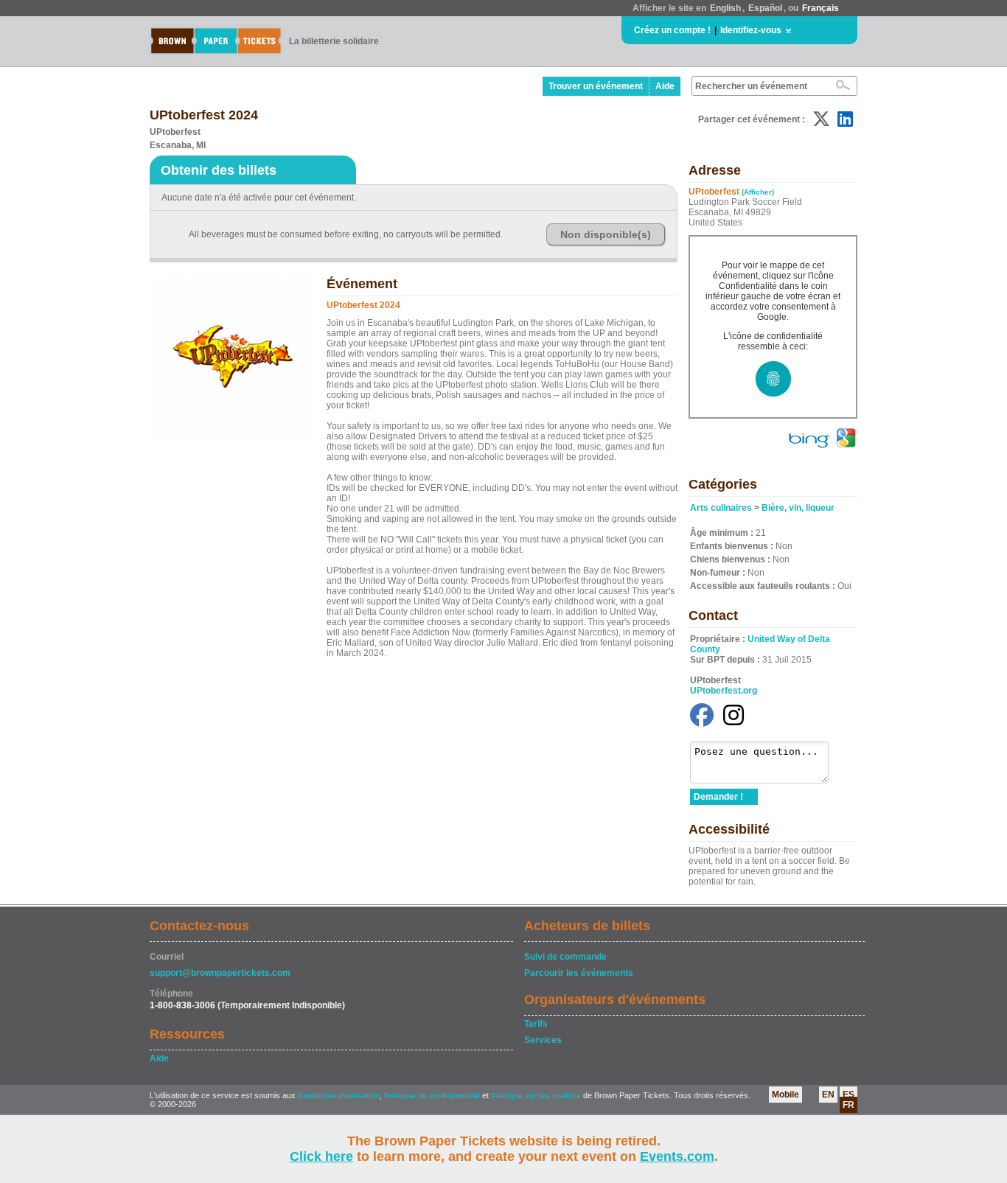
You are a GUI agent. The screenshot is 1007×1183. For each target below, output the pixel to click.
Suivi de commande (565, 957)
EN (828, 1094)
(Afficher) (758, 192)
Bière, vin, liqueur (798, 508)
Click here (321, 1156)
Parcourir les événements (578, 973)
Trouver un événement (595, 86)
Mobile (785, 1094)
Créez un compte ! (672, 30)
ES (848, 1094)
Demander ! (718, 797)
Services (543, 1040)
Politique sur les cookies (537, 1096)
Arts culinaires (721, 508)
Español (765, 8)
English (725, 8)
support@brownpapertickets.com (220, 973)
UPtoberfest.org (723, 690)
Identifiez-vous (750, 30)
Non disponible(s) (605, 234)
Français (820, 8)
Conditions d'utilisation (339, 1096)
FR (848, 1105)
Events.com (677, 1156)
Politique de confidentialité (432, 1096)
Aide (665, 86)
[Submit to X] (821, 119)
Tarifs (536, 1024)
